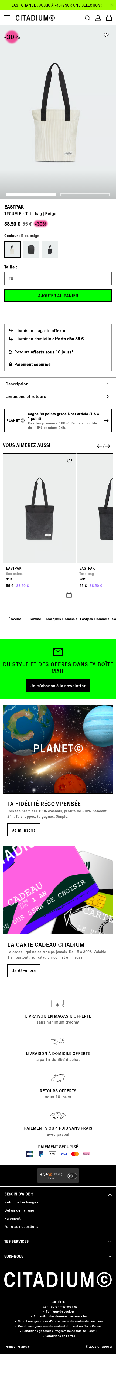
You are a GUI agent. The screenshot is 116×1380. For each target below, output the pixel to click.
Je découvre (24, 970)
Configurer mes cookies (60, 1306)
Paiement (12, 1218)
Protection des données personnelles (60, 1316)
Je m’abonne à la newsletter (58, 685)
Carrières (58, 1302)
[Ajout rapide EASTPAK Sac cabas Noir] (39, 594)
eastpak (14, 207)
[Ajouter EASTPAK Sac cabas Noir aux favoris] (69, 460)
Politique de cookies (60, 1311)
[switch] (72, 1176)
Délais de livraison (20, 1210)
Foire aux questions (21, 1226)
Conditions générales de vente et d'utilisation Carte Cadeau (60, 1326)
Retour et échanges (21, 1202)
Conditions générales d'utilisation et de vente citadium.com (60, 1321)
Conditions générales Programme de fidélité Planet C (60, 1331)
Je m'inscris (24, 829)
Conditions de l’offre (60, 1336)
